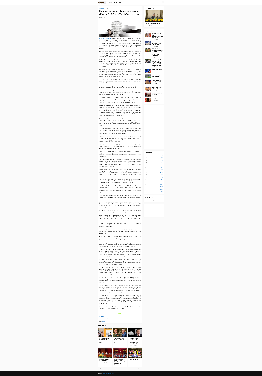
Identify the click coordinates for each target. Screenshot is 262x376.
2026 (154, 155)
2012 (154, 186)
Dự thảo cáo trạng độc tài (153, 23)
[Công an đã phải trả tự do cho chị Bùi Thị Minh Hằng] (148, 82)
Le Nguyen (101, 316)
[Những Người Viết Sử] (148, 71)
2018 (154, 172)
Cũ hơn (139, 368)
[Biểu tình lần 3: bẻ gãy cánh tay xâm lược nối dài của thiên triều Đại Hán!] (148, 35)
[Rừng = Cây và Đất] (135, 353)
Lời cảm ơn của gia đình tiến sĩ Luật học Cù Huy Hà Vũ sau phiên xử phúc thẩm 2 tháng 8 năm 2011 (157, 62)
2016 (154, 177)
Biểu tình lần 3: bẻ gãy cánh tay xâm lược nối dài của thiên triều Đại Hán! (157, 35)
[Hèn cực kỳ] (148, 100)
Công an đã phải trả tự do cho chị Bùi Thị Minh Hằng (157, 82)
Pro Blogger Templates (108, 373)
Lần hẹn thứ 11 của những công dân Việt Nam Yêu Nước (157, 43)
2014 (154, 182)
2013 (154, 184)
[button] (163, 2)
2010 (154, 191)
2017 (154, 174)
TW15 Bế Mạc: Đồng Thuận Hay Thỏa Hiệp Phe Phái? (119, 340)
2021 (154, 165)
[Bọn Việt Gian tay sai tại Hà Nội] (148, 95)
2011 (154, 189)
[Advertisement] (154, 127)
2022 (154, 162)
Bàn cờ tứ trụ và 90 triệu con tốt (156, 88)
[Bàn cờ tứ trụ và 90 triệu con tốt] (148, 89)
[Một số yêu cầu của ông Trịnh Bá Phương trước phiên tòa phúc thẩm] (105, 332)
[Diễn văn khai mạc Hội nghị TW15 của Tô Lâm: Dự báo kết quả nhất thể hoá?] (120, 353)
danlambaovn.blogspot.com (105, 318)
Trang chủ (101, 8)
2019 (154, 169)
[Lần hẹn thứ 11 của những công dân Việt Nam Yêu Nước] (148, 43)
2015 (154, 179)
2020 (154, 167)
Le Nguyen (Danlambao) (105, 38)
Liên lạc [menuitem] (121, 2)
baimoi (106, 8)
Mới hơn (100, 368)
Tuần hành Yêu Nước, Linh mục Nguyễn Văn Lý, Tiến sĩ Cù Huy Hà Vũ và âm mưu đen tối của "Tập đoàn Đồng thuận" (157, 52)
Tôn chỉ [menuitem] (115, 2)
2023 (154, 160)
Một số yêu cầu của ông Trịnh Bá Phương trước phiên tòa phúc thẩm (104, 340)
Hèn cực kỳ (154, 98)
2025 (154, 157)
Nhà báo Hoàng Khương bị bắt (156, 75)
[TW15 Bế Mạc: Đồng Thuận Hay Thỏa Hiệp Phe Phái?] (120, 332)
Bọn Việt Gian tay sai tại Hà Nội (157, 94)
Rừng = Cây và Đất (133, 359)
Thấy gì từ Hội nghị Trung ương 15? (104, 360)
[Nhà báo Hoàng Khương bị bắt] (148, 76)
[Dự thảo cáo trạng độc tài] (154, 16)
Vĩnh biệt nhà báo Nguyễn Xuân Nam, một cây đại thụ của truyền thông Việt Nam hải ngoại (134, 341)
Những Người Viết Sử (157, 69)
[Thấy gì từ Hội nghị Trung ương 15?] (105, 353)
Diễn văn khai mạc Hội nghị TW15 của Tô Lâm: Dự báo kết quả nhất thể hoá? (119, 361)
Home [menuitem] (110, 2)
